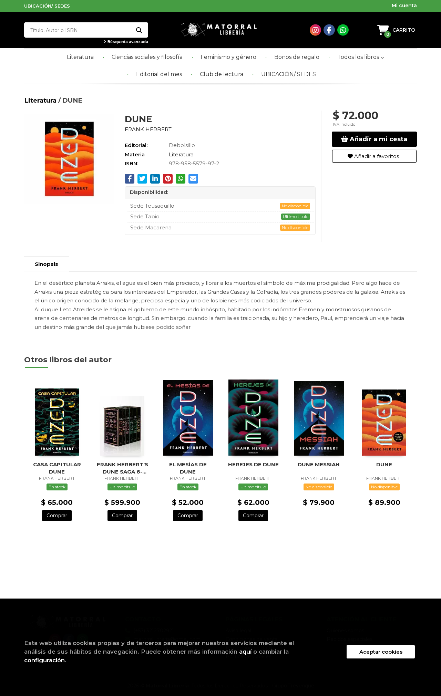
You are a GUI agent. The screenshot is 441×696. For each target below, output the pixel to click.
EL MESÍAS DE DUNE (188, 468)
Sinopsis (46, 264)
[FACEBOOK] (329, 30)
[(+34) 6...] (343, 30)
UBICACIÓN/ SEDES (47, 6)
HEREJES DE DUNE (253, 464)
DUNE (384, 464)
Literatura (41, 100)
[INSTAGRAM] (315, 30)
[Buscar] (138, 30)
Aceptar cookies (380, 651)
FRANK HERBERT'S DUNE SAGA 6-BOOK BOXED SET (122, 468)
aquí (245, 651)
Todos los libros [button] (358, 57)
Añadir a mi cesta (377, 139)
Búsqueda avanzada (127, 42)
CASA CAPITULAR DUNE (57, 468)
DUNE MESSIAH (319, 464)
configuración (44, 660)
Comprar (57, 515)
